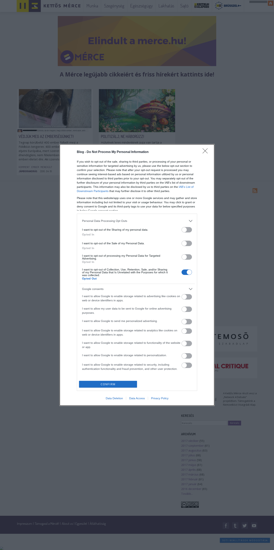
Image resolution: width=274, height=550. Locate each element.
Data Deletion (114, 398)
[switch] (187, 229)
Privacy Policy (159, 398)
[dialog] (137, 275)
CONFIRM (108, 384)
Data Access (137, 398)
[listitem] (137, 221)
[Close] (206, 152)
